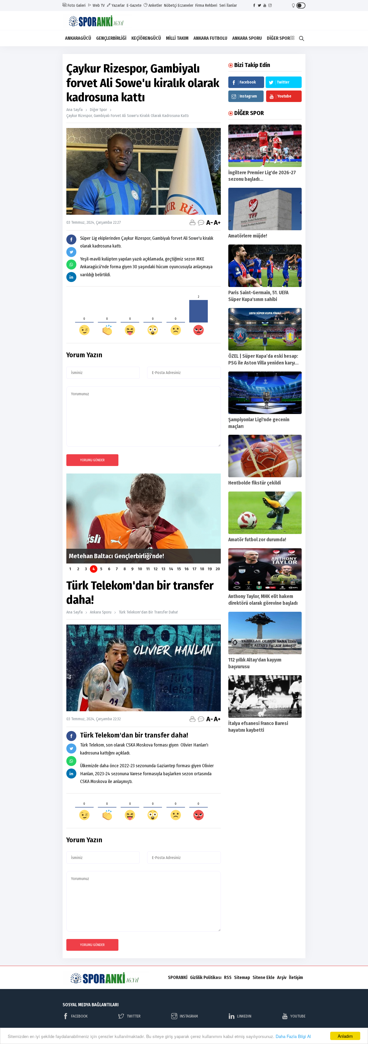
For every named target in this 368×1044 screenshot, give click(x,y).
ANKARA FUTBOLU (210, 38)
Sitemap (242, 977)
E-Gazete (134, 5)
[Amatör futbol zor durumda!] (265, 513)
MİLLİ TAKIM (177, 38)
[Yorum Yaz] (201, 222)
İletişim (296, 977)
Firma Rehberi (206, 5)
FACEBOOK (79, 1016)
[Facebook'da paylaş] (71, 239)
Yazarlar (118, 5)
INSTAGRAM (189, 1016)
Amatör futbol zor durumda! (257, 539)
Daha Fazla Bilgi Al (293, 1036)
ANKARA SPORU (247, 38)
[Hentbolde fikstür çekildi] (265, 456)
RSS (228, 977)
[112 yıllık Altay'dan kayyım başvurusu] (265, 633)
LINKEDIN (244, 1016)
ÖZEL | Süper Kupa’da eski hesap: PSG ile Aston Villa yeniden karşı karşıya (263, 362)
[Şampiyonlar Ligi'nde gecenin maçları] (265, 393)
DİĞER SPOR (278, 38)
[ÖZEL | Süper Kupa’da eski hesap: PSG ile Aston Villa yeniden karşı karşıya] (265, 329)
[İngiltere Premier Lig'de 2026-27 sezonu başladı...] (265, 145)
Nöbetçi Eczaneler (178, 5)
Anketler (154, 5)
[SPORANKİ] (100, 20)
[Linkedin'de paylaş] (71, 277)
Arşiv (281, 977)
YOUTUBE (297, 1016)
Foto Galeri (76, 5)
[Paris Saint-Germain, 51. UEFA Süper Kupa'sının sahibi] (265, 265)
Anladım (345, 1036)
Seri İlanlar (228, 5)
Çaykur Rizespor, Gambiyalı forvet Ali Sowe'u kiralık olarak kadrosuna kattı (127, 115)
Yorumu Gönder (92, 460)
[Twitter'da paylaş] (71, 252)
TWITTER (133, 1016)
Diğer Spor (98, 109)
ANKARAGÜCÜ (78, 38)
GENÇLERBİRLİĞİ (111, 38)
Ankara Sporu (100, 612)
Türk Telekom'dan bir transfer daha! (148, 612)
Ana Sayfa (74, 109)
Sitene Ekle (264, 977)
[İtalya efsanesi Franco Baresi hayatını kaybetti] (265, 696)
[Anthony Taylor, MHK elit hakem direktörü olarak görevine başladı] (265, 569)
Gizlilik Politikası (206, 977)
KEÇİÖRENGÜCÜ (146, 38)
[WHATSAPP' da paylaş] (71, 265)
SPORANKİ (178, 977)
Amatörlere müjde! (247, 236)
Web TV (98, 5)
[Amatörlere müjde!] (265, 209)
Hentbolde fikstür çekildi (254, 483)
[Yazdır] (192, 222)
